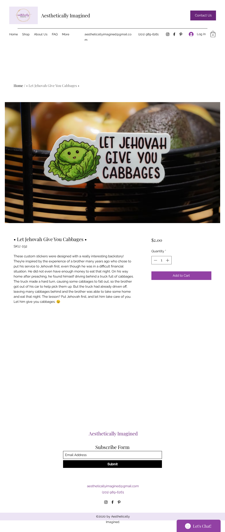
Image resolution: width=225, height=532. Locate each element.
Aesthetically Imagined (65, 15)
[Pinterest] (181, 34)
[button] (213, 34)
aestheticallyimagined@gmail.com (113, 486)
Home (18, 85)
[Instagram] (167, 34)
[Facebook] (174, 34)
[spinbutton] (161, 260)
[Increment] (168, 260)
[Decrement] (155, 260)
